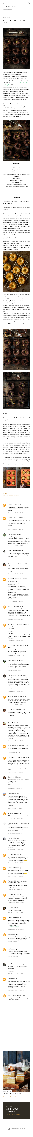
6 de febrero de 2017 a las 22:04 (16, 902)
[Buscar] (29, 2)
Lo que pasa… (12, 518)
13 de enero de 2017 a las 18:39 (15, 512)
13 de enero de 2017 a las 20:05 (15, 545)
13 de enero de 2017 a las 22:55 (15, 573)
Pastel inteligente (12, 1094)
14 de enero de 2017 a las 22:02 (15, 691)
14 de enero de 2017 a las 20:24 (15, 670)
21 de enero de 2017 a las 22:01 (15, 808)
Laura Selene (12, 550)
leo (9, 934)
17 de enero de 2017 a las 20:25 (15, 772)
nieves (10, 793)
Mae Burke (21, 1132)
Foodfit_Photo (9, 6)
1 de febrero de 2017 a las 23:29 (15, 889)
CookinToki (11, 723)
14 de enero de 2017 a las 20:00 (16, 655)
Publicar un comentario (10, 1006)
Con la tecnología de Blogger (18, 1128)
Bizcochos (10, 495)
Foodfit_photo (12, 675)
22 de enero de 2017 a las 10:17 (15, 818)
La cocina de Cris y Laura (15, 823)
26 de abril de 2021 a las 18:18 (15, 1002)
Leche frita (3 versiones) (12, 1110)
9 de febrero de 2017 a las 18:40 (16, 929)
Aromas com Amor (14, 746)
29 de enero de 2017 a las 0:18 (15, 849)
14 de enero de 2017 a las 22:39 (15, 704)
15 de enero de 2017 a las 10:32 (15, 718)
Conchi (10, 504)
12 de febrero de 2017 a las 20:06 (16, 990)
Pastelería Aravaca (13, 926)
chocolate (16, 495)
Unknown (11, 813)
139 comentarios (16, 1114)
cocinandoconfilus (13, 579)
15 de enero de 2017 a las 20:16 (15, 740)
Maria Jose (11, 660)
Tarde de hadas (12, 696)
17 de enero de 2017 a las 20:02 (15, 752)
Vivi (9, 907)
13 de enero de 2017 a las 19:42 (15, 529)
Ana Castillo (11, 606)
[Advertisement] (16, 1027)
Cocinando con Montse (15, 564)
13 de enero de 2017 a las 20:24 (15, 559)
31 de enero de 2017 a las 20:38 (15, 862)
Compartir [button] (5, 493)
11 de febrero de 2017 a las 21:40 (16, 973)
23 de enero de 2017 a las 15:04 (15, 833)
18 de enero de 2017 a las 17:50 (15, 788)
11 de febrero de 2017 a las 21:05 (15, 959)
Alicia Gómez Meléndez (15, 645)
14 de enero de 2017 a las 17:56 (15, 640)
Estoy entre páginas (14, 757)
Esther (10, 534)
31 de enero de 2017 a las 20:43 (15, 876)
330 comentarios (14, 1096)
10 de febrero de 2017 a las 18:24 (16, 944)
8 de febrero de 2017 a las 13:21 (15, 912)
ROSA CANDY (12, 709)
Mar (9, 838)
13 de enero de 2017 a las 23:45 (15, 601)
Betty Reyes (12, 995)
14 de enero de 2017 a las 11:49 (15, 619)
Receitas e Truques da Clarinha (17, 624)
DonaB (10, 777)
